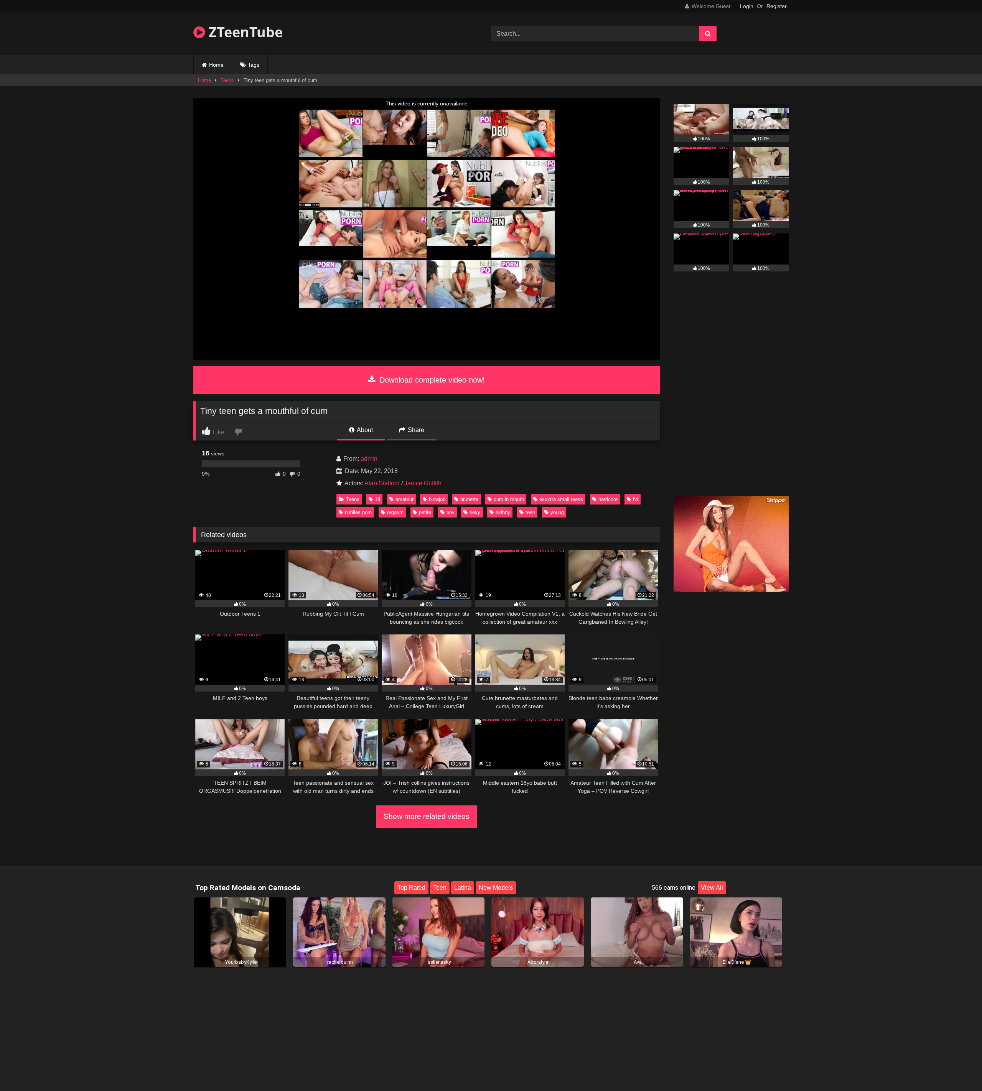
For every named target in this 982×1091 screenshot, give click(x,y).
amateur (404, 499)
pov (451, 512)
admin (369, 458)
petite (425, 512)
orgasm (395, 512)
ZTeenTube (244, 32)
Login (746, 6)
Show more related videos (427, 816)
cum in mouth (509, 499)
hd (635, 499)
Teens (227, 80)
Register (776, 6)
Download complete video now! (431, 380)
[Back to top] (958, 1068)
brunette (469, 499)
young (557, 512)
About (364, 430)
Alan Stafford (382, 483)
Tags (253, 65)
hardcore (608, 499)
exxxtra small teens (561, 499)
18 (377, 499)
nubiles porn (358, 512)
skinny (503, 512)
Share (415, 430)
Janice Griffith (423, 483)
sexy (475, 512)
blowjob (437, 499)
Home (216, 65)
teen (530, 512)
